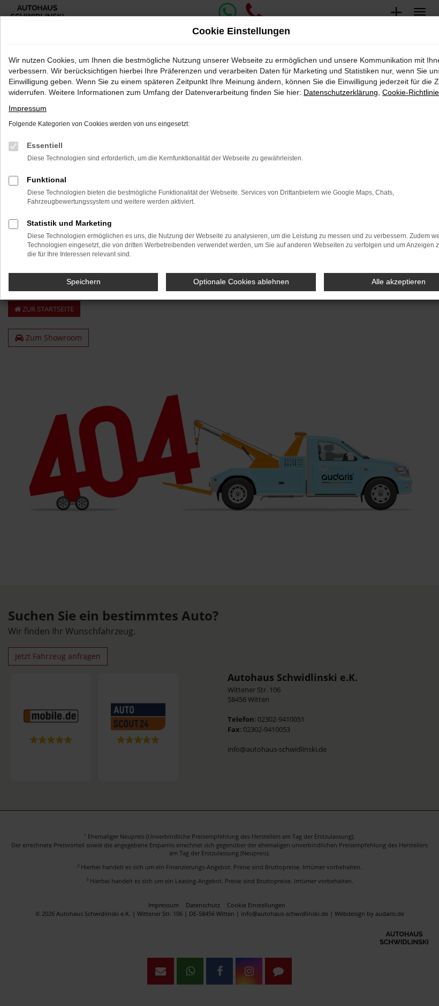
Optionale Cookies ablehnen (241, 281)
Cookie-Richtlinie (410, 92)
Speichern (83, 281)
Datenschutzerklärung (341, 92)
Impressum (28, 108)
